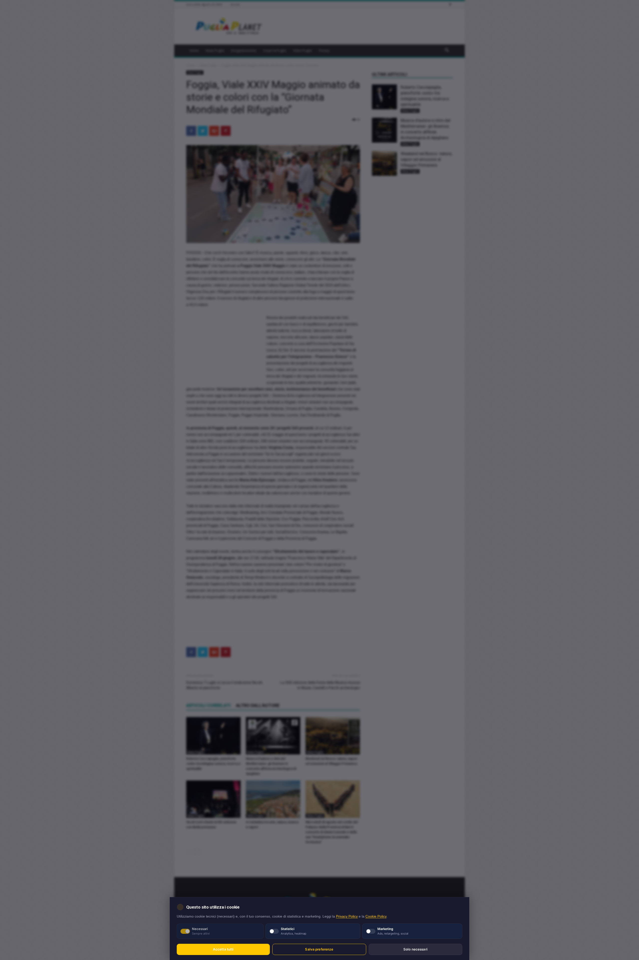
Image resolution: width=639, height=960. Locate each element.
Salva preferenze (319, 949)
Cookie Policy (375, 916)
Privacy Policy (347, 916)
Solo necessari (415, 949)
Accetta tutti (223, 949)
